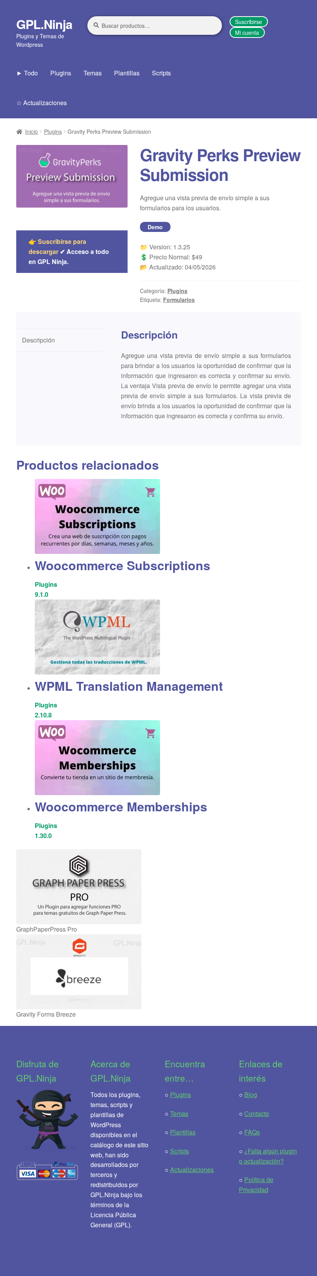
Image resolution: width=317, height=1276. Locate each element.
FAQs (252, 1132)
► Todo (27, 72)
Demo (155, 227)
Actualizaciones (192, 1169)
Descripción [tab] (38, 340)
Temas (93, 72)
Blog (250, 1094)
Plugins (60, 72)
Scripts (161, 72)
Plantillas (127, 72)
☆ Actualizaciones (41, 102)
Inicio (31, 131)
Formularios (179, 299)
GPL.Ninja (44, 24)
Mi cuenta (247, 32)
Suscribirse (248, 22)
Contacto (256, 1113)
